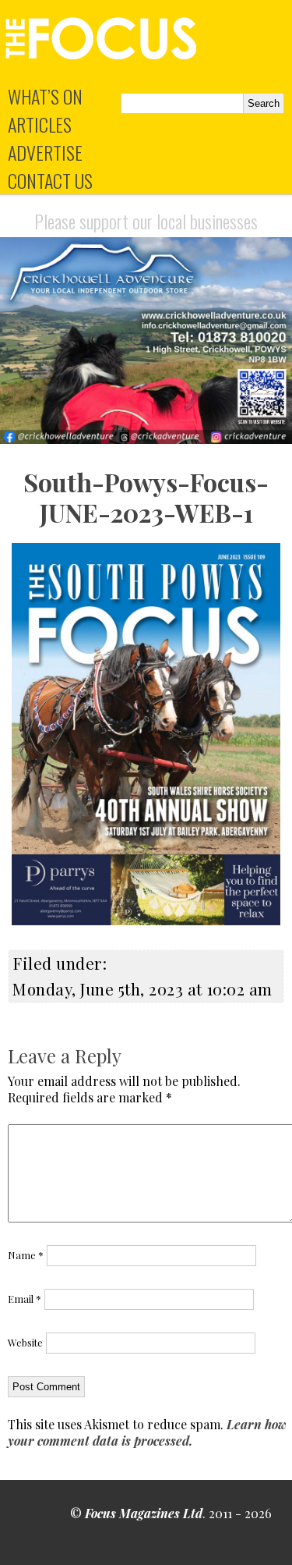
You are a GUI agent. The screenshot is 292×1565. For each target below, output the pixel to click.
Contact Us (50, 180)
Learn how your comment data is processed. (147, 1432)
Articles (40, 124)
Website (25, 1342)
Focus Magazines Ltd (143, 1513)
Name (26, 1255)
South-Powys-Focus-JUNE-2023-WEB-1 (146, 496)
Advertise (45, 152)
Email (24, 1298)
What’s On (45, 96)
